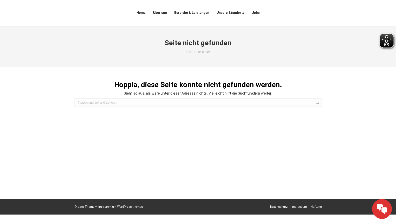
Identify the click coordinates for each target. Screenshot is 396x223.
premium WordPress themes (124, 206)
